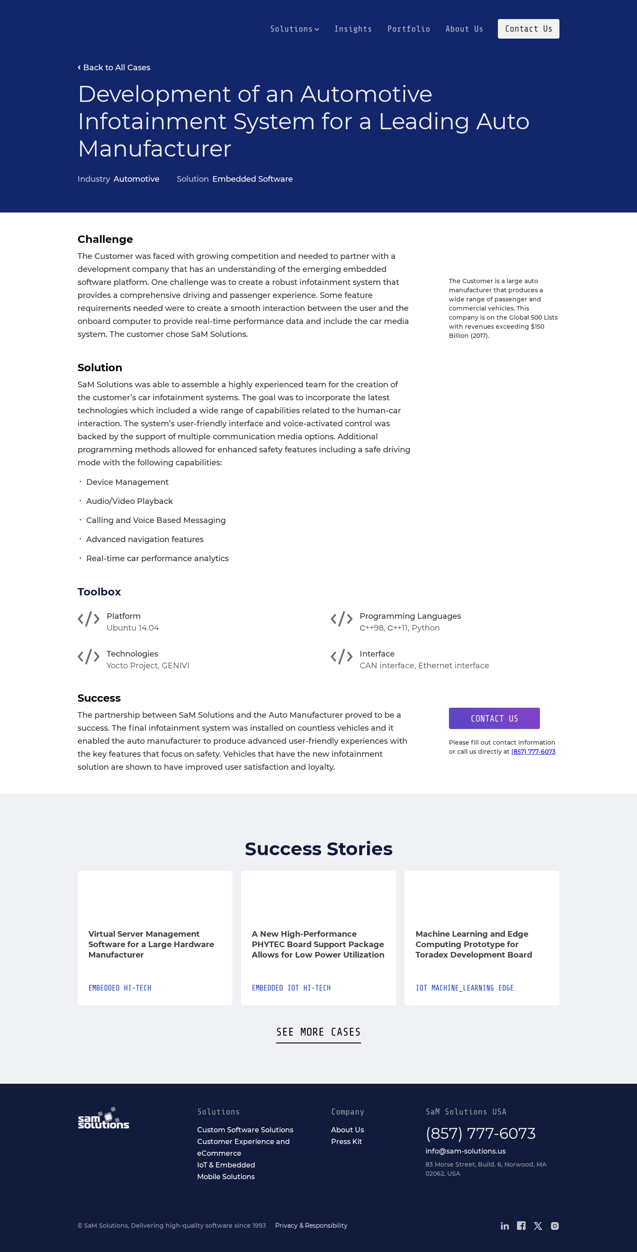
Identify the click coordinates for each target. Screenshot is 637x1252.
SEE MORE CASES (318, 1032)
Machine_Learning (463, 988)
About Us (464, 29)
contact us (494, 718)
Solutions (291, 29)
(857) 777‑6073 (533, 751)
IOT (293, 988)
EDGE (506, 988)
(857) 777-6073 (481, 1133)
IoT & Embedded (226, 1165)
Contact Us (528, 28)
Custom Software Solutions (245, 1130)
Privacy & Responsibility (311, 1225)
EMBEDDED (104, 988)
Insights (353, 29)
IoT (421, 988)
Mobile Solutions (226, 1177)
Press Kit (346, 1142)
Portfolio (408, 29)
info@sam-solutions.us (466, 1151)
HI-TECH (137, 988)
